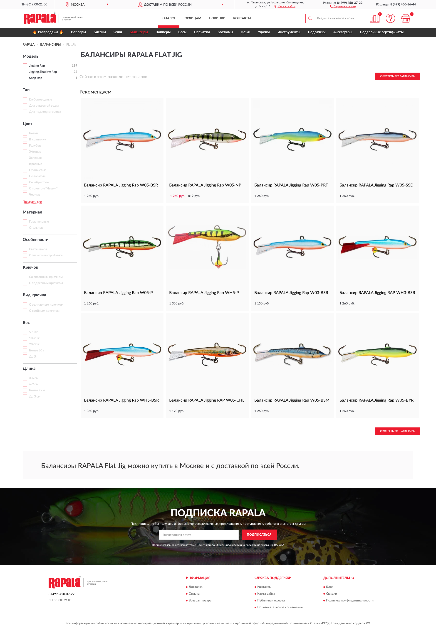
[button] (343, 6)
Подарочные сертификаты (382, 32)
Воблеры (78, 32)
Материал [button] (32, 212)
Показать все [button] (32, 202)
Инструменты (288, 32)
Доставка (196, 587)
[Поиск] (310, 18)
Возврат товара (200, 600)
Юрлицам (192, 18)
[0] (406, 18)
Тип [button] (26, 90)
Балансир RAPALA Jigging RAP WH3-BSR (377, 293)
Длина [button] (29, 369)
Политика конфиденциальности (350, 600)
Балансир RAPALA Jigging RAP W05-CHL (206, 400)
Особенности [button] (36, 240)
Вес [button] (26, 323)
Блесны (100, 32)
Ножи (245, 32)
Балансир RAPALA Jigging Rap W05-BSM (291, 400)
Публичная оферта (271, 600)
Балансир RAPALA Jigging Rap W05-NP (205, 185)
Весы (182, 32)
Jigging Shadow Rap (43, 72)
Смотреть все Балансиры (397, 76)
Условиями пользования (258, 545)
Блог (329, 587)
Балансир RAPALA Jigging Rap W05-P (118, 293)
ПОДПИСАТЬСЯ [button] (259, 534)
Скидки (331, 593)
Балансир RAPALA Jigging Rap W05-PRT (291, 185)
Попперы (163, 32)
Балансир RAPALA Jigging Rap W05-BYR (376, 400)
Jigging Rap (37, 65)
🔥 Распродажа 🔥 (48, 32)
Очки (118, 32)
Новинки (217, 18)
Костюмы (225, 32)
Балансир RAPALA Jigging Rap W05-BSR (121, 185)
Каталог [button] (168, 18)
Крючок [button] (30, 267)
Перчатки (202, 32)
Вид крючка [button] (34, 295)
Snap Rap (35, 78)
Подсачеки (317, 32)
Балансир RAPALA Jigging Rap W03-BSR (291, 293)
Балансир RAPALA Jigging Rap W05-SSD (376, 185)
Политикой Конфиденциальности (218, 545)
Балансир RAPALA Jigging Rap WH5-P (204, 293)
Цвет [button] (27, 124)
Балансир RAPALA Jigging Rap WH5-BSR (121, 400)
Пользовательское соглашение (280, 607)
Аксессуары (342, 32)
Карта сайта (266, 593)
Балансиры (139, 32)
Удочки (264, 32)
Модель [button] (30, 56)
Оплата (194, 593)
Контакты (242, 18)
